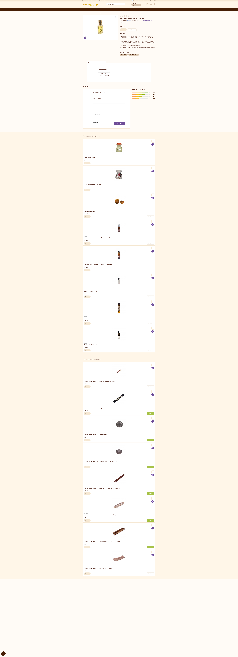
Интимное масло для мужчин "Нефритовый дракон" (98, 264)
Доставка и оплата (125, 9)
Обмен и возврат (102, 0)
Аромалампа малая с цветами (92, 184)
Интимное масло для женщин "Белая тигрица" (97, 237)
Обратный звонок (136, 5)
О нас (83, 0)
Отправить (119, 123)
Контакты (87, 0)
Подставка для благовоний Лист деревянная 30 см (98, 568)
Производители (106, 9)
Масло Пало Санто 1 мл (90, 291)
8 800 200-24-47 (136, 3)
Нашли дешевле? (129, 26)
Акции (118, 9)
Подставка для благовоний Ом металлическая (97, 434)
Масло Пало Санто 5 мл (90, 344)
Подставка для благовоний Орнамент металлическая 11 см (100, 461)
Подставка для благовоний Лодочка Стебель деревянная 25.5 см (102, 408)
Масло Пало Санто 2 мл (90, 318)
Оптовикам (113, 9)
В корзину (131, 29)
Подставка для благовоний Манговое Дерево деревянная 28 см (102, 541)
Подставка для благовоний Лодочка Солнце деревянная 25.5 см (102, 488)
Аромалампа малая (89, 157)
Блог (149, 9)
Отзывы (153, 9)
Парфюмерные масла (133, 54)
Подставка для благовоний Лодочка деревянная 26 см (99, 381)
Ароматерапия (124, 54)
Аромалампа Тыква (89, 211)
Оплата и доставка (94, 0)
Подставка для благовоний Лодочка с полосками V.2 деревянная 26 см (104, 514)
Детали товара (91, 62)
